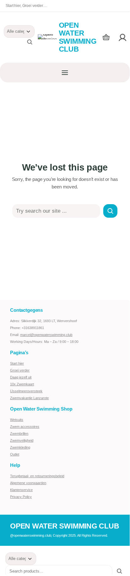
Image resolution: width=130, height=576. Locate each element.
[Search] (110, 211)
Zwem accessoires (24, 426)
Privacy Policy (21, 497)
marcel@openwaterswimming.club (46, 335)
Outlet (14, 454)
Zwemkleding (20, 447)
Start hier (17, 363)
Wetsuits (16, 420)
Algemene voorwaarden (28, 483)
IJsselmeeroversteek (26, 391)
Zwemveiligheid (21, 440)
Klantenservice (21, 490)
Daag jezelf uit (20, 377)
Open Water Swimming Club (78, 37)
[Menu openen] (65, 72)
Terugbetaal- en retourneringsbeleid (37, 476)
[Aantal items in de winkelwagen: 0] (106, 37)
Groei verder (20, 370)
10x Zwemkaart (22, 384)
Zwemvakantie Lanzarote (29, 398)
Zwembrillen (19, 433)
